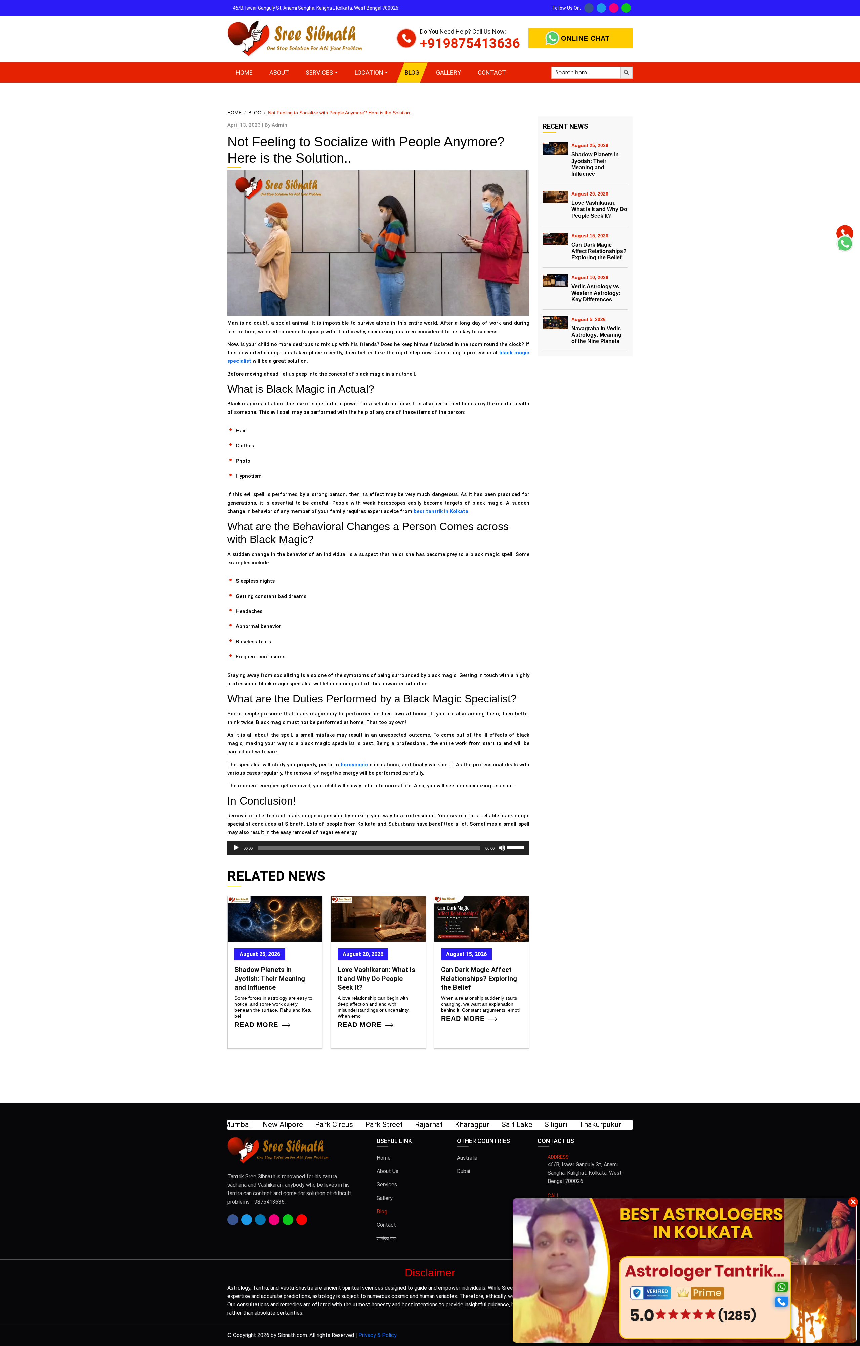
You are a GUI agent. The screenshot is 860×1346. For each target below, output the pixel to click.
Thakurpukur (376, 1124)
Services (319, 72)
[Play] (236, 847)
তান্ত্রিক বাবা (386, 1238)
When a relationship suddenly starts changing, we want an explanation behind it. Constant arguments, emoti (480, 1004)
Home (244, 72)
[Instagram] (613, 8)
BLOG (254, 112)
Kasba (618, 1124)
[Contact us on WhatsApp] (626, 8)
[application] (378, 848)
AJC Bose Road (515, 1124)
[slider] (516, 847)
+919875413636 (470, 43)
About (279, 72)
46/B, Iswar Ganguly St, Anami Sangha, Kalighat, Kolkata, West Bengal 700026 (585, 1172)
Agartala (463, 1124)
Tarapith (423, 1124)
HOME (234, 112)
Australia (467, 1158)
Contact (492, 72)
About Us (387, 1171)
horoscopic (354, 765)
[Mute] (502, 847)
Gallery (448, 72)
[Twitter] (601, 8)
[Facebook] (589, 8)
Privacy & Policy (377, 1335)
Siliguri (331, 1124)
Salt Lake (292, 1124)
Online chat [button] (585, 38)
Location (369, 72)
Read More (256, 1026)
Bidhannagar (574, 1124)
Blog (412, 72)
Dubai (463, 1171)
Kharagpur (247, 1124)
